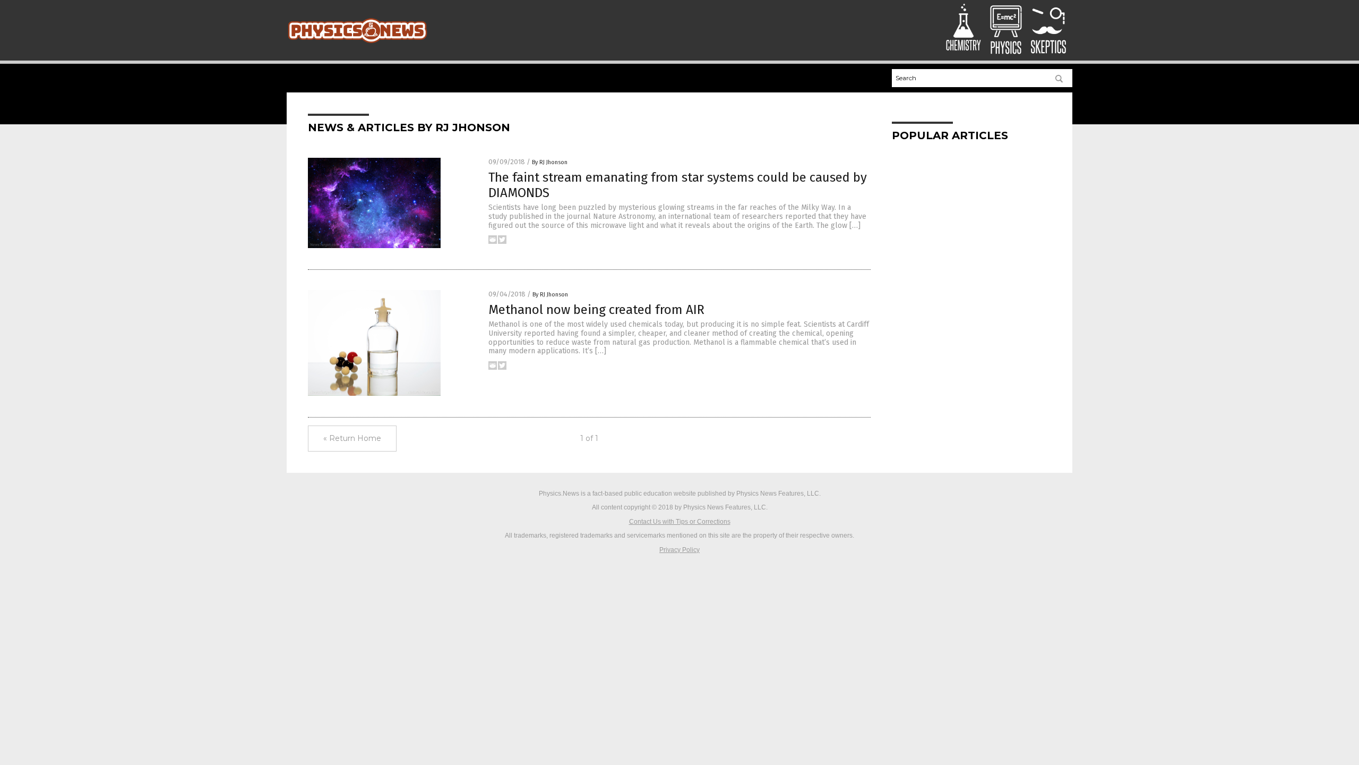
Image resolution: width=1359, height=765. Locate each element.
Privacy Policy (679, 550)
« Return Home (352, 438)
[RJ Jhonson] (357, 44)
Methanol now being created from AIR (596, 309)
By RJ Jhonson (549, 162)
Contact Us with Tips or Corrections (679, 521)
